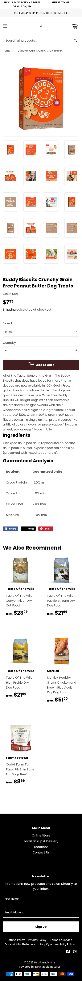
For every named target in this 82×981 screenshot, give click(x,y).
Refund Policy (16, 940)
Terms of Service (61, 940)
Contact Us (41, 852)
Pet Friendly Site (44, 962)
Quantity (9, 343)
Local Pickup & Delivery (41, 841)
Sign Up (41, 927)
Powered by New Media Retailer (39, 967)
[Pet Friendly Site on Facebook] (68, 952)
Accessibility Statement (20, 944)
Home (6, 50)
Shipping (9, 309)
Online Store (41, 835)
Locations (41, 847)
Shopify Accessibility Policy (57, 944)
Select (7, 323)
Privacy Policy (37, 940)
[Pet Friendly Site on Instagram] (75, 952)
